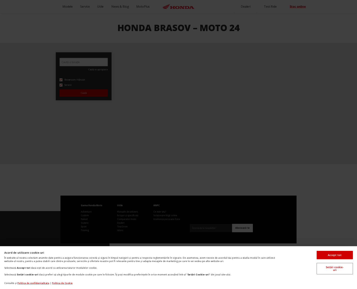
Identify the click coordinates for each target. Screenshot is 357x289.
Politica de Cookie (62, 283)
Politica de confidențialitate (33, 283)
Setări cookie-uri (335, 268)
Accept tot (335, 255)
